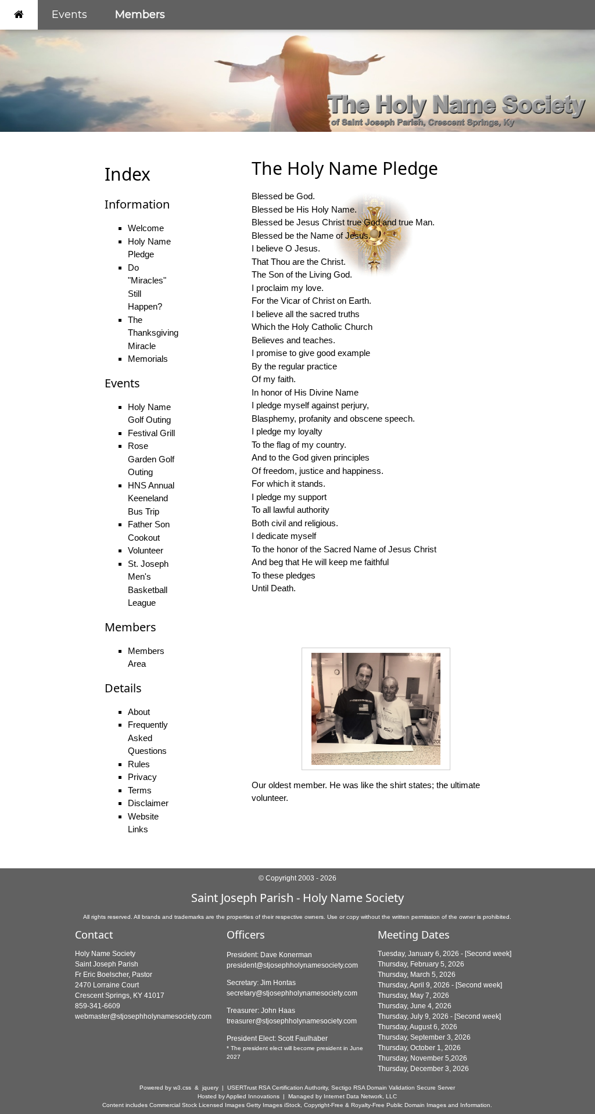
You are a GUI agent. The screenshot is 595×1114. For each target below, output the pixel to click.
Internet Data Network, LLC (360, 1096)
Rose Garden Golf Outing (151, 459)
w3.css (182, 1087)
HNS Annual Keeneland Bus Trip (151, 498)
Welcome (146, 228)
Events (69, 14)
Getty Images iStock (273, 1105)
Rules (139, 764)
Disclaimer (148, 803)
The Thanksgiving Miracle (153, 333)
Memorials (148, 359)
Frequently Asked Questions (148, 738)
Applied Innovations (252, 1096)
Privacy (142, 777)
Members (140, 14)
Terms (140, 790)
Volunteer (145, 550)
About (139, 712)
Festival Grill (151, 433)
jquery (210, 1087)
